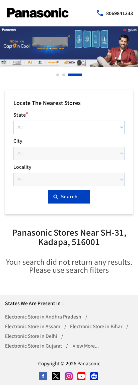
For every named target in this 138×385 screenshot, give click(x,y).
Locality (22, 166)
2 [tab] (64, 75)
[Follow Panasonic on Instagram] (69, 376)
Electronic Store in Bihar (96, 326)
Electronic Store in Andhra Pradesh (43, 316)
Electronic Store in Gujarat (33, 345)
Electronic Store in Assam (32, 326)
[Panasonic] (37, 12)
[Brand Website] (94, 376)
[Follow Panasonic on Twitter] (56, 376)
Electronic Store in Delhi (31, 336)
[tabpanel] (69, 46)
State (20, 113)
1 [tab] (58, 75)
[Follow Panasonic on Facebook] (43, 376)
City (17, 140)
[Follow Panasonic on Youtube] (81, 376)
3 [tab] (70, 75)
